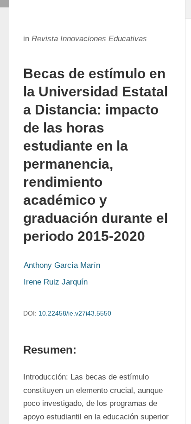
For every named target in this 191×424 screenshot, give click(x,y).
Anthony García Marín (62, 265)
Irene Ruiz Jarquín (56, 282)
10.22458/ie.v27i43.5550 (74, 313)
